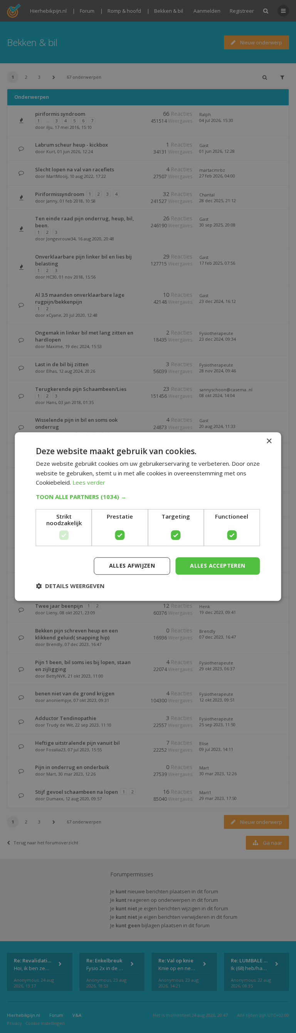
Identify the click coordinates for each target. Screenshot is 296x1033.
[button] (148, 496)
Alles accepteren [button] (217, 565)
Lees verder (88, 483)
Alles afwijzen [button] (132, 565)
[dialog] (148, 516)
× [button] (269, 441)
